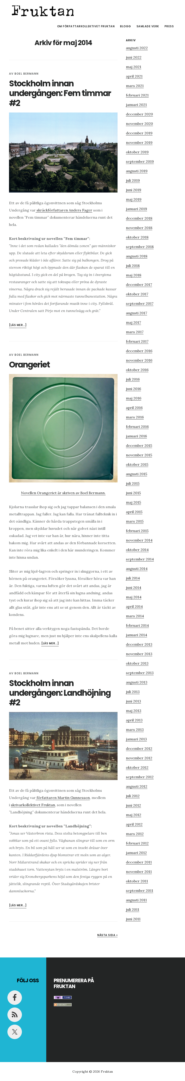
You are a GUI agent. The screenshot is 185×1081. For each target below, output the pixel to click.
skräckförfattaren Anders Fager (64, 210)
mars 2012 (135, 833)
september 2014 (140, 559)
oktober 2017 (137, 294)
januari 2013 (136, 739)
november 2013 (139, 654)
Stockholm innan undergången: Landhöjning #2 (60, 692)
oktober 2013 (137, 663)
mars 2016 (135, 417)
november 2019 (139, 142)
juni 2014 (133, 587)
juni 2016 (133, 388)
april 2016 (134, 407)
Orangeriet (29, 364)
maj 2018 (133, 275)
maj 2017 (133, 322)
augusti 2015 (136, 474)
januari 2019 (136, 209)
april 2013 (134, 720)
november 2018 (139, 227)
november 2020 (139, 123)
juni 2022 (133, 57)
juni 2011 (133, 919)
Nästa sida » (107, 935)
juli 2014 (133, 578)
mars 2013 (135, 729)
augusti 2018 (136, 256)
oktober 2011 (137, 881)
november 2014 (139, 540)
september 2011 (139, 890)
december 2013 (139, 644)
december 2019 (139, 133)
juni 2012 (133, 805)
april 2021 (134, 76)
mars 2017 (134, 332)
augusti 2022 (137, 48)
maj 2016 (133, 398)
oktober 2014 (137, 549)
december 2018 (139, 218)
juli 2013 (133, 691)
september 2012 (140, 777)
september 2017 (139, 303)
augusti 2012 (136, 786)
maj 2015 (133, 502)
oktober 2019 (137, 152)
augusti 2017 (136, 313)
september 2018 (140, 246)
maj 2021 (133, 66)
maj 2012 (133, 814)
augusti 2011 (136, 900)
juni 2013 (133, 701)
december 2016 (139, 351)
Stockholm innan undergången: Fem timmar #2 (60, 93)
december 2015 (139, 445)
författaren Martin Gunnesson (63, 797)
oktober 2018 (137, 237)
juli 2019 (133, 180)
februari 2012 (137, 843)
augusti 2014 (137, 568)
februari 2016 (137, 426)
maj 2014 (133, 597)
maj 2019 (133, 199)
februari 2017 (137, 341)
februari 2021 (137, 95)
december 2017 (139, 284)
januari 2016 (136, 436)
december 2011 (139, 862)
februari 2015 (137, 530)
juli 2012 (133, 796)
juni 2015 (133, 493)
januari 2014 (136, 635)
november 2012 (139, 758)
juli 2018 (133, 265)
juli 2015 (132, 483)
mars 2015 (134, 521)
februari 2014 (137, 625)
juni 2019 (133, 190)
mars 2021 (135, 85)
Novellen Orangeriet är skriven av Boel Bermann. (63, 493)
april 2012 (134, 824)
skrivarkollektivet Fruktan (33, 805)
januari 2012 (136, 852)
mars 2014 (135, 616)
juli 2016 (133, 379)
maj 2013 (133, 710)
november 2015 (139, 455)
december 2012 (139, 748)
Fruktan (43, 10)
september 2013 (140, 672)
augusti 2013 (136, 682)
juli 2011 (132, 909)
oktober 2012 (137, 767)
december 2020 (139, 114)
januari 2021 (136, 104)
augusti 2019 (137, 171)
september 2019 (140, 161)
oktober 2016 (137, 369)
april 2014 (134, 606)
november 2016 (139, 360)
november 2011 (139, 871)
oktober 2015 (137, 464)
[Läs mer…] (17, 325)
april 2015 (134, 512)
